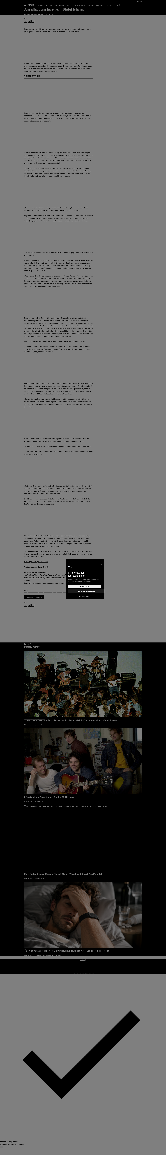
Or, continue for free (84, 596)
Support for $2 (84, 586)
